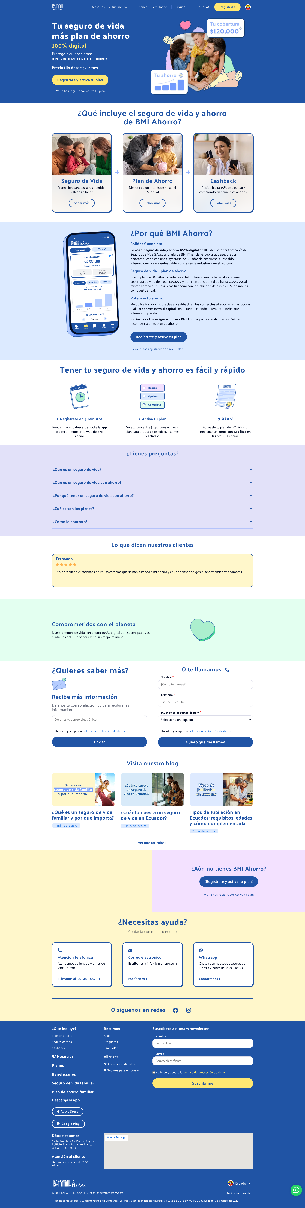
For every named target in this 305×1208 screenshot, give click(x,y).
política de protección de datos (104, 731)
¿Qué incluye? (119, 7)
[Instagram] (188, 1010)
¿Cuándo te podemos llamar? (180, 713)
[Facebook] (175, 1010)
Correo (159, 1054)
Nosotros (98, 7)
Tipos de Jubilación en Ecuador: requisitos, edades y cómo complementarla (221, 817)
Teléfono (167, 695)
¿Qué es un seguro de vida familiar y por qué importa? (83, 814)
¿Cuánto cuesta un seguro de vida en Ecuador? (150, 815)
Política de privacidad (239, 1193)
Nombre (166, 677)
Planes (142, 7)
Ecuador (241, 1183)
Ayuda (181, 7)
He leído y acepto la (90, 731)
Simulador (159, 7)
